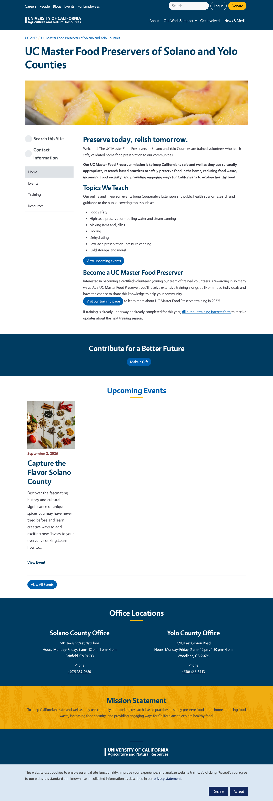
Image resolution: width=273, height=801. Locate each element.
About (154, 20)
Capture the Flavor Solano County (49, 472)
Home (33, 171)
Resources (35, 205)
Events (69, 6)
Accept (239, 791)
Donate (237, 5)
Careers (30, 6)
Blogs (57, 6)
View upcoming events (104, 260)
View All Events (42, 584)
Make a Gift (139, 361)
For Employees (89, 6)
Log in (218, 5)
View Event (36, 562)
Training (34, 194)
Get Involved (210, 20)
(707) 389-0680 (79, 671)
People (45, 6)
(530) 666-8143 (193, 671)
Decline (218, 791)
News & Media (235, 20)
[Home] (53, 21)
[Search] (206, 6)
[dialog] (136, 782)
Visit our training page (103, 301)
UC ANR (31, 38)
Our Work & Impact (178, 20)
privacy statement (167, 778)
